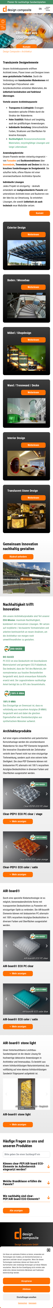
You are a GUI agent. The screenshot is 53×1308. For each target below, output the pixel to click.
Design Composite (11, 51)
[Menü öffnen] (47, 9)
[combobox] (26, 1154)
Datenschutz (22, 1303)
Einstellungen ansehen (26, 1297)
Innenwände (8, 164)
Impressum (32, 1303)
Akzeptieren (26, 1281)
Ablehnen (27, 1289)
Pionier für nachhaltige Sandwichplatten (27, 2)
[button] (48, 1250)
